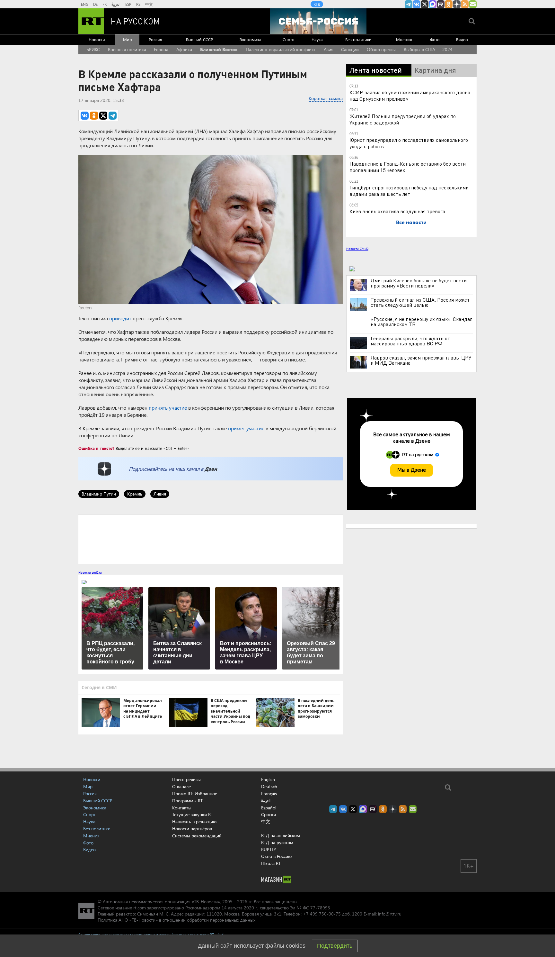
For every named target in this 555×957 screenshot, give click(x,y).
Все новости (411, 222)
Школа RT (271, 863)
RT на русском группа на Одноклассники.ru (449, 4)
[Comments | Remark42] (210, 539)
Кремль (134, 494)
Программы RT (187, 801)
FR (104, 4)
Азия (328, 49)
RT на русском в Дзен (457, 4)
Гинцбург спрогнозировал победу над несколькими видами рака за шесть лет (409, 190)
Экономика (250, 39)
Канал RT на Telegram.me (408, 4)
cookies (295, 946)
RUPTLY (268, 849)
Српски (268, 814)
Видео (462, 39)
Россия (155, 39)
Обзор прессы (381, 49)
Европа (161, 49)
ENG (84, 4)
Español (268, 807)
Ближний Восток (219, 49)
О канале (181, 786)
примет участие (246, 428)
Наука (317, 39)
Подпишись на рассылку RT (473, 4)
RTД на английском (280, 835)
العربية (115, 4)
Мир (127, 39)
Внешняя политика (127, 49)
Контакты (181, 808)
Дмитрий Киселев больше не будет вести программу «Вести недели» (419, 283)
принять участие (168, 407)
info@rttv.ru (389, 914)
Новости (97, 39)
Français (269, 793)
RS (138, 4)
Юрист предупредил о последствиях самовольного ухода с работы (408, 143)
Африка (184, 49)
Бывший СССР (199, 39)
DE (95, 4)
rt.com (139, 908)
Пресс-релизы (186, 779)
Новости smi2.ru (90, 572)
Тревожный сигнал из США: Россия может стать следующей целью (420, 302)
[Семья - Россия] (318, 21)
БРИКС (93, 49)
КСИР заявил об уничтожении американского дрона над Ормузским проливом (409, 95)
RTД (316, 4)
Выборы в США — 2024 (428, 49)
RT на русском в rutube (441, 4)
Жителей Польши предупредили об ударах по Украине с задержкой (402, 119)
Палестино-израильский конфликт (281, 49)
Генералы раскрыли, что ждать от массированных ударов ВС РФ (410, 341)
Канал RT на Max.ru (432, 4)
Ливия (160, 494)
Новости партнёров (192, 828)
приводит (120, 318)
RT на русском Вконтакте (416, 4)
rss (465, 4)
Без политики (358, 39)
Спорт (289, 39)
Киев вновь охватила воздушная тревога (397, 211)
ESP (128, 4)
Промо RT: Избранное (194, 793)
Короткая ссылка (326, 98)
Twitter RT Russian (424, 4)
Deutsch (269, 786)
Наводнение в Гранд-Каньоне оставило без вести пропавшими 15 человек (407, 166)
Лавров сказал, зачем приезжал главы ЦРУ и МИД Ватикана (421, 360)
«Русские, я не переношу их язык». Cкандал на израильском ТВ (421, 321)
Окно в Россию (276, 856)
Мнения (404, 39)
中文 (149, 4)
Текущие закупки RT (192, 814)
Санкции (350, 49)
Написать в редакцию (194, 821)
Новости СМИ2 (357, 248)
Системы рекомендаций (197, 836)
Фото (435, 39)
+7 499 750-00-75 (322, 914)
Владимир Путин (99, 494)
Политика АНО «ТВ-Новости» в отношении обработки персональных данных (176, 920)
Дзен (211, 468)
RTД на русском (277, 842)
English (268, 779)
